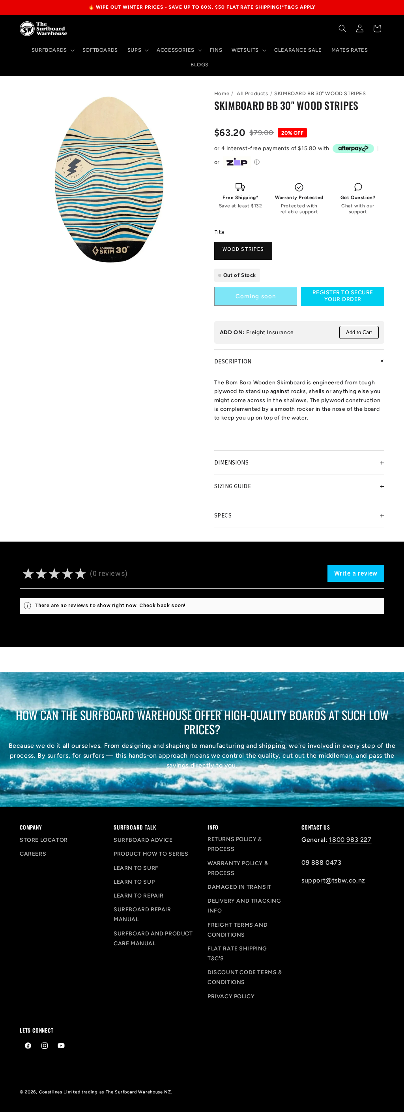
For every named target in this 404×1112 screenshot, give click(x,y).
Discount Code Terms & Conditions (245, 977)
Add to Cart (359, 332)
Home (221, 93)
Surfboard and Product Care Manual (153, 938)
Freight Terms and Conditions (237, 930)
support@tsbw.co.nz (333, 880)
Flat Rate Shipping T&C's (237, 953)
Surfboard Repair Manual (142, 914)
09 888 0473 (321, 862)
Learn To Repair (139, 895)
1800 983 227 (350, 839)
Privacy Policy (231, 996)
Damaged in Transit (239, 887)
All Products (252, 93)
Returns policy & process (235, 844)
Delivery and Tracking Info (244, 906)
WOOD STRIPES (247, 252)
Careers (33, 853)
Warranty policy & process (238, 868)
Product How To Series (151, 853)
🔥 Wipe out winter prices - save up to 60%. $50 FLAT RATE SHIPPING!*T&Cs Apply (202, 7)
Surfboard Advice (143, 840)
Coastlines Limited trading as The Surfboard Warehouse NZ (105, 1092)
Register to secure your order (342, 296)
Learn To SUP (134, 882)
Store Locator (44, 840)
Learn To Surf (136, 868)
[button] (52, 50)
